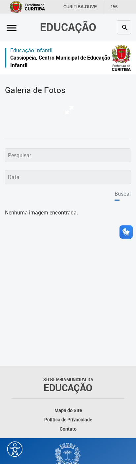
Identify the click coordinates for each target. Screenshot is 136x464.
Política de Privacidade (68, 419)
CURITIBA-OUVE (80, 6)
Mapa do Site (68, 410)
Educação (68, 27)
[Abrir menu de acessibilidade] (15, 449)
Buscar (123, 193)
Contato (68, 429)
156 (114, 6)
